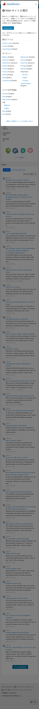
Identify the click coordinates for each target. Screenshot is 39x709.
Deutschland (6, 63)
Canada (4, 46)
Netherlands (25, 57)
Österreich (24, 63)
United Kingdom (26, 83)
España (4, 66)
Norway (23, 60)
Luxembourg (6, 80)
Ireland (4, 74)
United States (6, 49)
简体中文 (7, 105)
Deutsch (25, 74)
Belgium (5, 57)
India (4, 96)
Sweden (23, 69)
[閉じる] (36, 4)
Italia (3, 77)
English (24, 77)
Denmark (5, 60)
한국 (3, 114)
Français (25, 80)
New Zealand (6, 99)
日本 (3, 111)
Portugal (23, 66)
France (4, 72)
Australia (5, 93)
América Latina (7, 43)
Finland (4, 69)
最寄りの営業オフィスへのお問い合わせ (19, 121)
